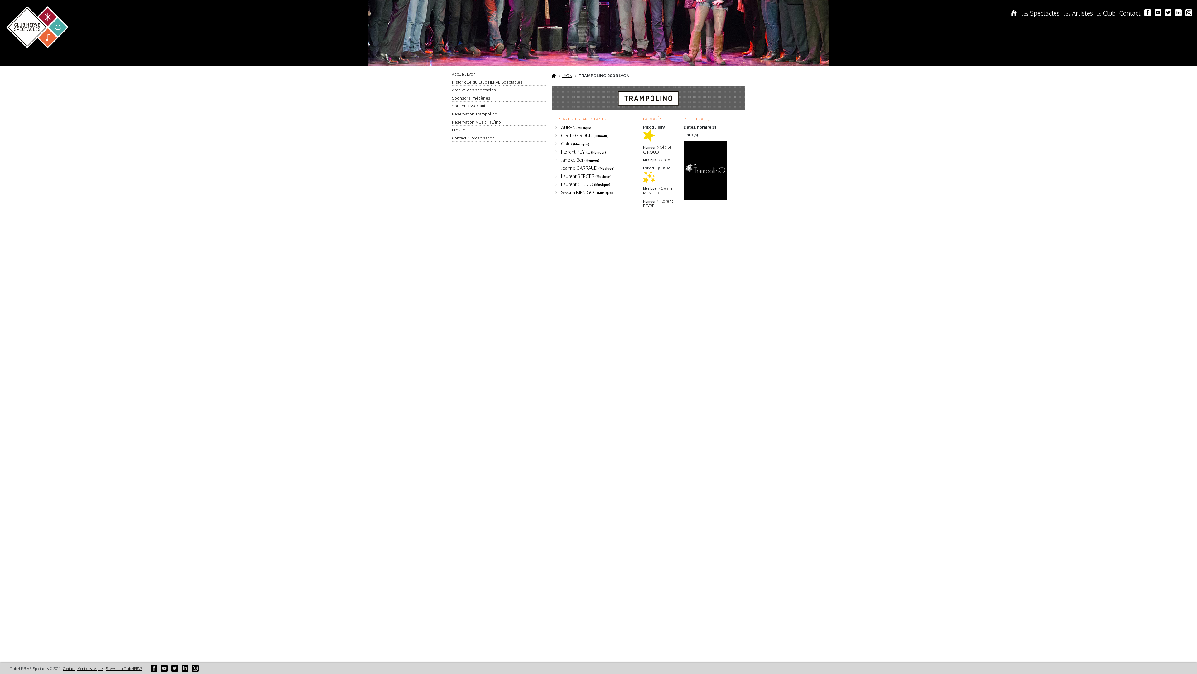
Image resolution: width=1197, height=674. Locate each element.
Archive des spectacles (474, 89)
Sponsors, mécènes (471, 97)
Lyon (567, 75)
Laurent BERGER (586, 176)
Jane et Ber (580, 160)
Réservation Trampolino (474, 113)
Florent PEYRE (583, 152)
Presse (458, 129)
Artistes (1078, 13)
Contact (1130, 13)
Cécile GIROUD (657, 149)
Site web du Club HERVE (124, 669)
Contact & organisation (473, 137)
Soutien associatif (468, 105)
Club (1106, 13)
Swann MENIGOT (658, 191)
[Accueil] (1013, 13)
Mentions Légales (90, 669)
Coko (665, 159)
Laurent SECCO (585, 184)
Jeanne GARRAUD (588, 168)
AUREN (577, 127)
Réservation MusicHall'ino (476, 122)
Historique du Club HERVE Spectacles (487, 82)
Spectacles (1040, 13)
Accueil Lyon (464, 73)
